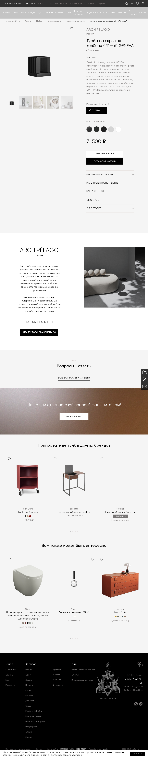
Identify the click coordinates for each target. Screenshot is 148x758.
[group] (27, 490)
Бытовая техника (33, 716)
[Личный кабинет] (132, 3)
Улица (68, 13)
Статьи (75, 675)
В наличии (58, 685)
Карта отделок (95, 191)
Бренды (102, 4)
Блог (7, 680)
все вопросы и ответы (74, 377)
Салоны (9, 675)
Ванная (49, 13)
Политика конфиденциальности (18, 749)
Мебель (6, 13)
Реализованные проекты (84, 670)
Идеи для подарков (35, 722)
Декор (23, 13)
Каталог (30, 664)
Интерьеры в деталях (82, 680)
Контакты (10, 685)
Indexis (105, 749)
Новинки (122, 13)
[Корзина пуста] (143, 3)
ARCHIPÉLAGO (98, 29)
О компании (11, 670)
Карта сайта (52, 749)
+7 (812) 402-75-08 (133, 681)
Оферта (39, 749)
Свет (15, 13)
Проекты (92, 4)
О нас (9, 664)
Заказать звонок (105, 154)
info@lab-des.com (135, 675)
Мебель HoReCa (33, 711)
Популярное (31, 727)
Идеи (75, 664)
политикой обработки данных (88, 752)
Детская (59, 13)
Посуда (31, 13)
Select (142, 13)
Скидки (112, 13)
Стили (28, 732)
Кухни (40, 13)
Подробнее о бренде (39, 322)
